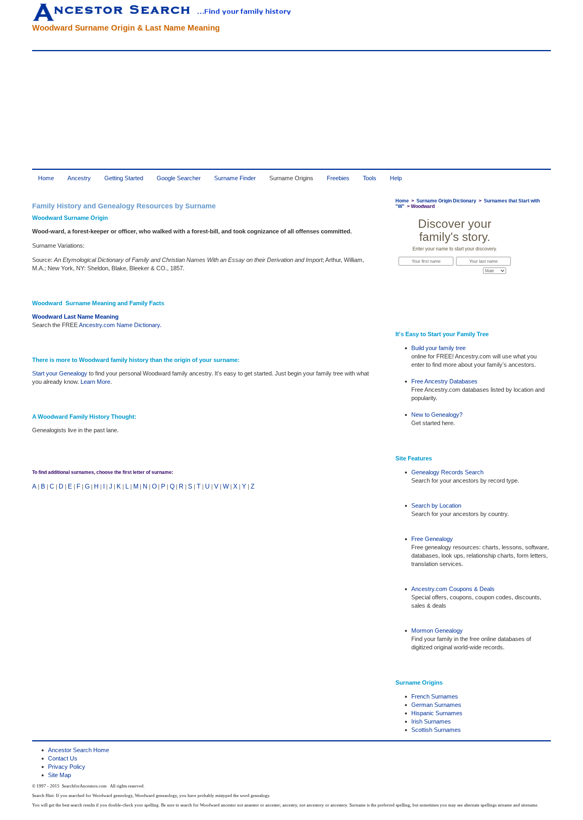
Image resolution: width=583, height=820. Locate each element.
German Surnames (436, 704)
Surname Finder (235, 178)
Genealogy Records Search (447, 472)
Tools (369, 178)
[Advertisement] (270, 110)
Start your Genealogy (59, 373)
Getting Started (123, 178)
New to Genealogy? (436, 414)
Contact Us (62, 758)
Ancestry (79, 178)
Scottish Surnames (436, 729)
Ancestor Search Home (78, 750)
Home (46, 178)
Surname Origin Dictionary (446, 201)
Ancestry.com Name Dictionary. (120, 324)
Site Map (59, 775)
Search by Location (436, 505)
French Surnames (434, 696)
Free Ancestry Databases (444, 381)
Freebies (338, 178)
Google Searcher (179, 178)
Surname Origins (291, 178)
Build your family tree (438, 348)
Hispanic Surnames (436, 713)
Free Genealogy (432, 538)
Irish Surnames (431, 721)
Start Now (455, 286)
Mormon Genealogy (437, 630)
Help (396, 178)
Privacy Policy (66, 766)
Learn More (95, 381)
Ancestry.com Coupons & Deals (453, 588)
